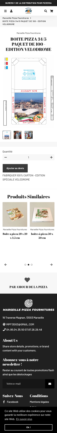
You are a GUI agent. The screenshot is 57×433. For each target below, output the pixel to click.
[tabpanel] (15, 221)
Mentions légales (39, 401)
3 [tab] (31, 264)
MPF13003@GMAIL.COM (20, 324)
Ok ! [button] (28, 427)
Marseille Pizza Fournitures (16, 18)
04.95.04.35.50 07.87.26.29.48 (24, 329)
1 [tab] (25, 264)
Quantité (7, 151)
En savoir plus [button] (24, 419)
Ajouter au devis (15, 168)
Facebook (12, 401)
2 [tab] (28, 264)
